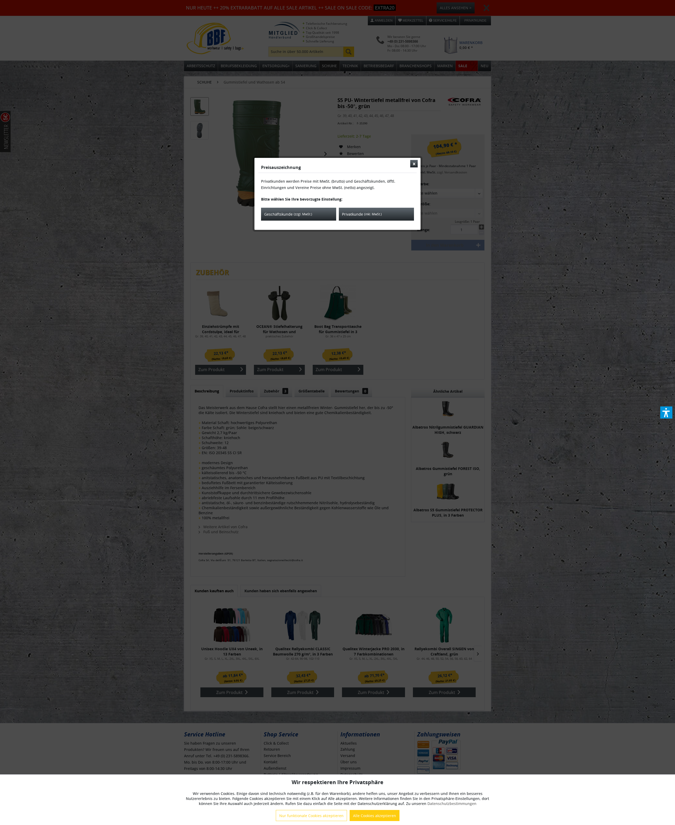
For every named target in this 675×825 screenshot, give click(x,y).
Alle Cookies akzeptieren (374, 815)
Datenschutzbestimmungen (451, 803)
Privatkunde (362, 214)
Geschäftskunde (288, 214)
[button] (666, 412)
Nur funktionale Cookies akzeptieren (311, 815)
